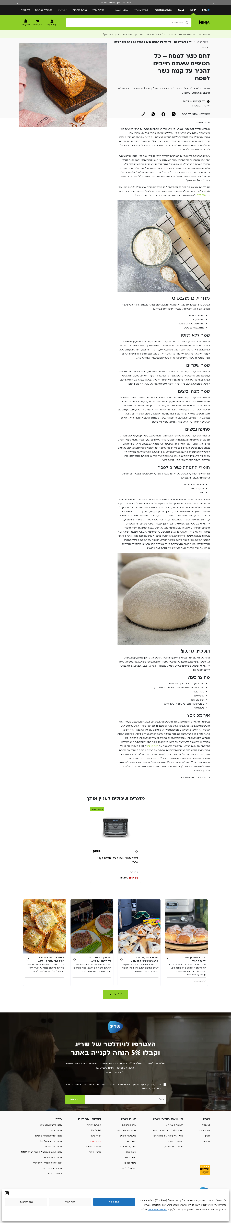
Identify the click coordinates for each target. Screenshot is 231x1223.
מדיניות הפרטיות (157, 1209)
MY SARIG (96, 1130)
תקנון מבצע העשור (52, 1157)
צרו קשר (25, 10)
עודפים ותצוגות (129, 1125)
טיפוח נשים (130, 1157)
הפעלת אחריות (94, 1125)
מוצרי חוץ (131, 1141)
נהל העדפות (26, 1202)
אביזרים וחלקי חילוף (126, 1130)
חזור (204, 47)
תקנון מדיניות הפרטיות (51, 1125)
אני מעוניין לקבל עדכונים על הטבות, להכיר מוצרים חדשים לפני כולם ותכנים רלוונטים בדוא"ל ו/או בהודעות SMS (113, 1086)
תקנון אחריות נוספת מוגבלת (48, 1135)
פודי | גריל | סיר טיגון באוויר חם (168, 1135)
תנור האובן (152, 746)
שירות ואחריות (80, 10)
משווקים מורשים (43, 10)
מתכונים (206, 1141)
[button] (6, 1193)
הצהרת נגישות (55, 1173)
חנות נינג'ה (204, 34)
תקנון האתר (56, 1130)
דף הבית (206, 1125)
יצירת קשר (95, 1135)
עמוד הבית (203, 42)
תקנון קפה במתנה (53, 1146)
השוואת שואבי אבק (174, 1146)
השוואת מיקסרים (175, 1141)
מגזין (207, 1135)
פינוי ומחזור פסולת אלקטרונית (47, 1162)
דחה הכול (70, 1202)
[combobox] (128, 22)
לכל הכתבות (115, 994)
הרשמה (74, 1099)
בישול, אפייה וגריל (127, 1146)
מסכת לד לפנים (128, 1168)
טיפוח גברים (130, 1162)
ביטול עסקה (95, 1141)
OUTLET (62, 10)
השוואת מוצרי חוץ (174, 1125)
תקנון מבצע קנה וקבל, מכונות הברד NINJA (41, 1152)
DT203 (201, 195)
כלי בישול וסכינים (128, 1135)
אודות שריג (98, 10)
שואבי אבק (131, 1152)
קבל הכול (114, 1202)
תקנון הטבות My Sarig (51, 1141)
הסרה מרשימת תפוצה (51, 1168)
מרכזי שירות (95, 1152)
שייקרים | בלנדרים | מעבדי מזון (168, 1130)
